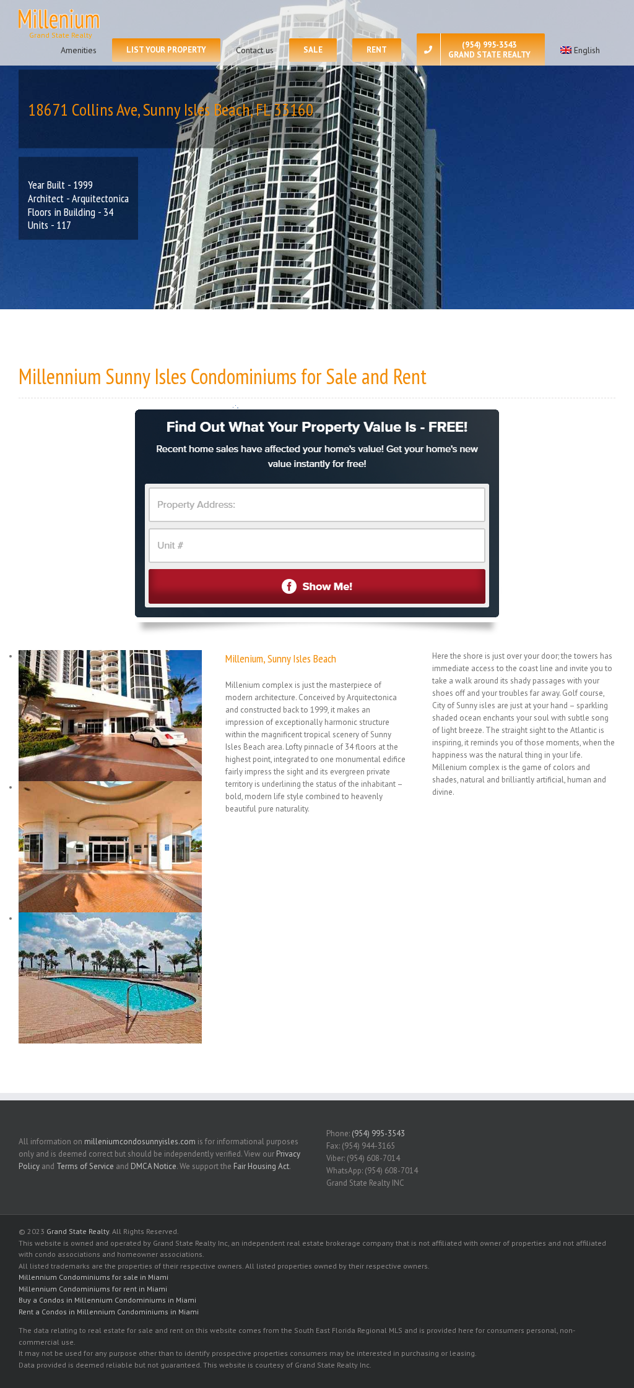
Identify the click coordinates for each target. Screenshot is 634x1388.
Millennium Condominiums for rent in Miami (93, 1288)
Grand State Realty (77, 1231)
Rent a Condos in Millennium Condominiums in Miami (109, 1311)
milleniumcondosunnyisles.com (140, 1141)
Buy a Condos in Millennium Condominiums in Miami (107, 1299)
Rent (410, 376)
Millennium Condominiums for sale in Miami (93, 1277)
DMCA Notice (153, 1166)
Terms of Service (85, 1166)
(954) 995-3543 (378, 1133)
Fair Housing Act (261, 1166)
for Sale (329, 376)
